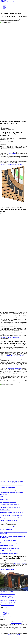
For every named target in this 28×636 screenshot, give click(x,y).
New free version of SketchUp (8, 540)
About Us (5, 612)
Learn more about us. (4, 631)
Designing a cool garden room (8, 502)
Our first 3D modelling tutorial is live (10, 507)
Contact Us (5, 614)
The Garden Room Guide (11, 153)
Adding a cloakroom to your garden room (11, 512)
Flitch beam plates (5, 510)
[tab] (14, 125)
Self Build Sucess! (4, 499)
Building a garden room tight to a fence (10, 518)
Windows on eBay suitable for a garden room (12, 526)
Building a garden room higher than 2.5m (11, 515)
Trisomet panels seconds (6, 545)
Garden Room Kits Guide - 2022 (18, 325)
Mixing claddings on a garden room (9, 504)
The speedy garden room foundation (10, 553)
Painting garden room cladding (8, 542)
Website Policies (6, 613)
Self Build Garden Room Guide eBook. (15, 355)
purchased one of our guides (20, 563)
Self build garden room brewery (8, 496)
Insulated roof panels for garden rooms (10, 550)
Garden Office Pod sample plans (14, 368)
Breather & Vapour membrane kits (9, 548)
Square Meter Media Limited (14, 634)
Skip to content (3, 0)
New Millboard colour (6, 529)
